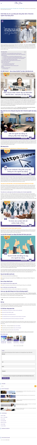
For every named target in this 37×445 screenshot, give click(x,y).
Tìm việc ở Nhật (3, 425)
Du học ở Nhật (3, 424)
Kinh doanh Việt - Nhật (6, 8)
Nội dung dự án (4, 55)
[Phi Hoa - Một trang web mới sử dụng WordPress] (18, 3)
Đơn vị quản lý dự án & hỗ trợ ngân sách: (8, 63)
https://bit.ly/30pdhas (17, 325)
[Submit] (35, 386)
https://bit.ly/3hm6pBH (17, 327)
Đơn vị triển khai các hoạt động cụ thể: (8, 64)
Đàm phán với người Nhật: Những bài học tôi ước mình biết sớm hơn (25, 395)
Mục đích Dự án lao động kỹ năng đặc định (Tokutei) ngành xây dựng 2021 (13, 54)
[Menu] (1, 3)
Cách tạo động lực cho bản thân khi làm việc (8, 314)
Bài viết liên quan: (5, 68)
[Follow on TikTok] (3, 440)
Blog (1, 8)
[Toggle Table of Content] (25, 52)
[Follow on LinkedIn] (7, 440)
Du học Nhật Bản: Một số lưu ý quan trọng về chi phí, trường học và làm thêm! (14, 316)
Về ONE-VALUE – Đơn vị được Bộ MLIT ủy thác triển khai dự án (12, 53)
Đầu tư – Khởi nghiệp (4, 417)
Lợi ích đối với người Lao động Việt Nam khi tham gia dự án (11, 60)
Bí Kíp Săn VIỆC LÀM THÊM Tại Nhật (7, 312)
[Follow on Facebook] (1, 440)
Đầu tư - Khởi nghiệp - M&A (20, 8)
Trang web (3, 371)
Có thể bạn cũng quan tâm (6, 67)
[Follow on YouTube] (8, 440)
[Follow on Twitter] (5, 440)
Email (3, 366)
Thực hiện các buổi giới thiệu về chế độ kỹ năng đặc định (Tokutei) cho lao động (14, 57)
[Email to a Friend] (19, 345)
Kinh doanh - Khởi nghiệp (12, 8)
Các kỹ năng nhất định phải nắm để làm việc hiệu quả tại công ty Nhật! (13, 318)
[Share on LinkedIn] (22, 345)
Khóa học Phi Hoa (3, 422)
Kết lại (3, 66)
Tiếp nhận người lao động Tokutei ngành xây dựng (10, 59)
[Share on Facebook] (16, 345)
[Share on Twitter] (17, 345)
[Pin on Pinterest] (21, 345)
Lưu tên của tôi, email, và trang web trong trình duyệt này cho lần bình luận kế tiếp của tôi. (18, 375)
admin (10, 18)
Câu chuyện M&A (3, 420)
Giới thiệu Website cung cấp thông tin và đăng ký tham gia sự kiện (12, 56)
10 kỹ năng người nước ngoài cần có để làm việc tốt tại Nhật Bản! (12, 310)
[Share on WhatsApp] (14, 345)
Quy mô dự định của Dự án (6, 61)
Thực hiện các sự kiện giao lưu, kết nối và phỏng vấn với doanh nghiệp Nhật (13, 58)
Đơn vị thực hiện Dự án (5, 62)
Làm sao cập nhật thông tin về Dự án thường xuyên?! (10, 65)
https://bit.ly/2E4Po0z (15, 329)
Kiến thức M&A (3, 415)
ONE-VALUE (15, 48)
